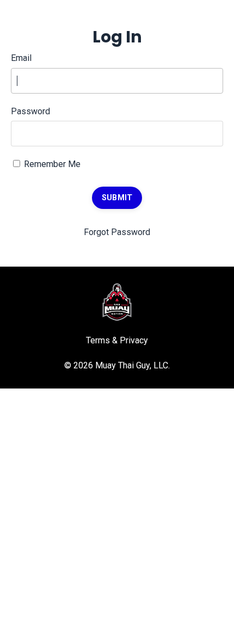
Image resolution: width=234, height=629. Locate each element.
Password (30, 111)
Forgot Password (117, 232)
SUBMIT (117, 197)
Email (21, 58)
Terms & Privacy (117, 340)
